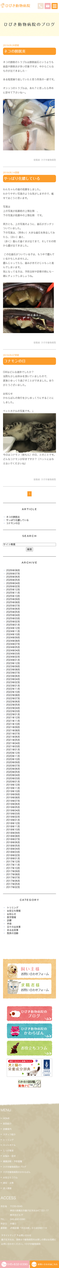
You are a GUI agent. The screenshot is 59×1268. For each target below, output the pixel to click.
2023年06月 (13, 676)
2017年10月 (13, 868)
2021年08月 (13, 730)
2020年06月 (13, 769)
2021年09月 (13, 727)
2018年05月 (13, 846)
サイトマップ (9, 1235)
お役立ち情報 (14, 911)
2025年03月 (13, 618)
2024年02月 (13, 657)
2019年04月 (13, 810)
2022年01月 (13, 714)
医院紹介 (7, 1124)
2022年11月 (13, 689)
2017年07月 (13, 877)
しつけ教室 (8, 1151)
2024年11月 (13, 631)
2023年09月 (13, 666)
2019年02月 (13, 817)
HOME (6, 1118)
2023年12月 (13, 663)
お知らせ (11, 914)
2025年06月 (13, 609)
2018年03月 (13, 852)
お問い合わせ (25, 1235)
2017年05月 (13, 884)
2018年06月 (13, 842)
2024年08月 (13, 641)
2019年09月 (13, 794)
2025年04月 (13, 615)
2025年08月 (13, 602)
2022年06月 (13, 701)
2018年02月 (13, 855)
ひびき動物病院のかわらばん (17, 1172)
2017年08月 (13, 874)
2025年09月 (13, 599)
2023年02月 (13, 682)
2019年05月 (13, 807)
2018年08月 (13, 836)
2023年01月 (13, 686)
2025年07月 (13, 606)
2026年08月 (13, 570)
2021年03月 (13, 746)
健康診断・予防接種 (12, 1161)
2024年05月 (13, 647)
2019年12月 (13, 785)
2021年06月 (13, 737)
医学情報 (11, 917)
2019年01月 (13, 820)
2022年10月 (13, 692)
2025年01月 (13, 625)
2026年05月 (13, 580)
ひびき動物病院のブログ (14, 1167)
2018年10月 (13, 829)
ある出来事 (12, 930)
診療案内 (7, 1129)
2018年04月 (13, 849)
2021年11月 (13, 721)
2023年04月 (13, 679)
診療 (9, 920)
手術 (9, 924)
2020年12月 (13, 753)
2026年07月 (13, 573)
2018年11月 (13, 826)
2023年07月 (13, 673)
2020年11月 (13, 756)
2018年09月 (13, 833)
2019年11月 (13, 788)
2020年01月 (13, 781)
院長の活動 (12, 933)
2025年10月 (13, 596)
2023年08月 (13, 669)
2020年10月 (13, 759)
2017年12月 (13, 861)
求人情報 (7, 1188)
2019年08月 (13, 797)
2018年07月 (13, 839)
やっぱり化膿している (22, 178)
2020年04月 (13, 775)
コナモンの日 (15, 361)
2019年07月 (13, 801)
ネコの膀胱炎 (15, 51)
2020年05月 (13, 772)
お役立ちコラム (10, 1177)
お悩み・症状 (9, 1156)
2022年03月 (13, 711)
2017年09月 (13, 871)
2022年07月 (13, 698)
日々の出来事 (14, 927)
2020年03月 (13, 778)
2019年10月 (13, 791)
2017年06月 (13, 881)
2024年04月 (13, 650)
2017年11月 (13, 865)
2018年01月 (13, 858)
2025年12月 (13, 589)
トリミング (12, 907)
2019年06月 (13, 804)
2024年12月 (13, 628)
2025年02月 (13, 621)
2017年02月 (13, 887)
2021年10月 (13, 724)
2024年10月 (13, 634)
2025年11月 (13, 593)
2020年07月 (13, 766)
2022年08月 (13, 695)
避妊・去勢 (8, 1183)
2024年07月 (13, 644)
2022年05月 (13, 705)
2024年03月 (13, 653)
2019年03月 (13, 814)
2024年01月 (13, 660)
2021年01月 (13, 749)
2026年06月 (13, 577)
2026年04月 (13, 583)
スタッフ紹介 (9, 1134)
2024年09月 (13, 637)
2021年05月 (13, 740)
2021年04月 (13, 743)
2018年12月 (13, 823)
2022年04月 (13, 708)
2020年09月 (13, 762)
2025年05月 (13, 612)
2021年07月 (13, 733)
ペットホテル (9, 1145)
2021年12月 (13, 717)
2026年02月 (13, 586)
